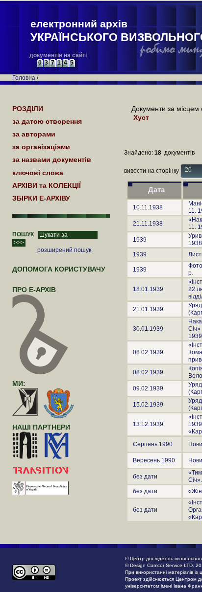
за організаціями (41, 147)
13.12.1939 (148, 424)
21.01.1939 (148, 309)
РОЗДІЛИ (27, 109)
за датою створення (47, 121)
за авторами (33, 134)
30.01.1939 (148, 328)
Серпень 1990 (153, 444)
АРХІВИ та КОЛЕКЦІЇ (46, 185)
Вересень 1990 (154, 460)
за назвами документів (51, 159)
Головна (23, 77)
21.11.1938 (148, 223)
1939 (140, 239)
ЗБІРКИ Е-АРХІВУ (41, 198)
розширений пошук (64, 250)
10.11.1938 (148, 207)
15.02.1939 (148, 404)
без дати (145, 476)
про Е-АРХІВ (34, 290)
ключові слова (37, 173)
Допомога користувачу (58, 269)
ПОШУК (23, 234)
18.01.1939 (148, 289)
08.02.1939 (148, 352)
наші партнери (41, 427)
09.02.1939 (148, 388)
